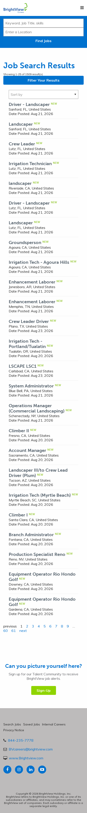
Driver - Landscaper (29, 104)
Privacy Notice (13, 730)
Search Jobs (12, 724)
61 (13, 630)
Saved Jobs (31, 724)
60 (5, 630)
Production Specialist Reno (37, 554)
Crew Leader (22, 144)
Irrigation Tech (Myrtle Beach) (40, 495)
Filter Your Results (44, 80)
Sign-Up (44, 690)
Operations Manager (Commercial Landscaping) (36, 408)
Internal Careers (54, 724)
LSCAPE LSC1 (22, 366)
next (23, 630)
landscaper (20, 183)
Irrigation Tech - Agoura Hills (39, 262)
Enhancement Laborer (32, 282)
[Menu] (82, 8)
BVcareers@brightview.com (31, 749)
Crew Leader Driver (29, 321)
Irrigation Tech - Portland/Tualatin (27, 343)
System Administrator (31, 386)
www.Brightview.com (26, 758)
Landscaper (21, 124)
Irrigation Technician (30, 163)
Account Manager (27, 450)
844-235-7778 (20, 740)
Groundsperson (25, 242)
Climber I (18, 515)
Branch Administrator (31, 534)
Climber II (19, 430)
